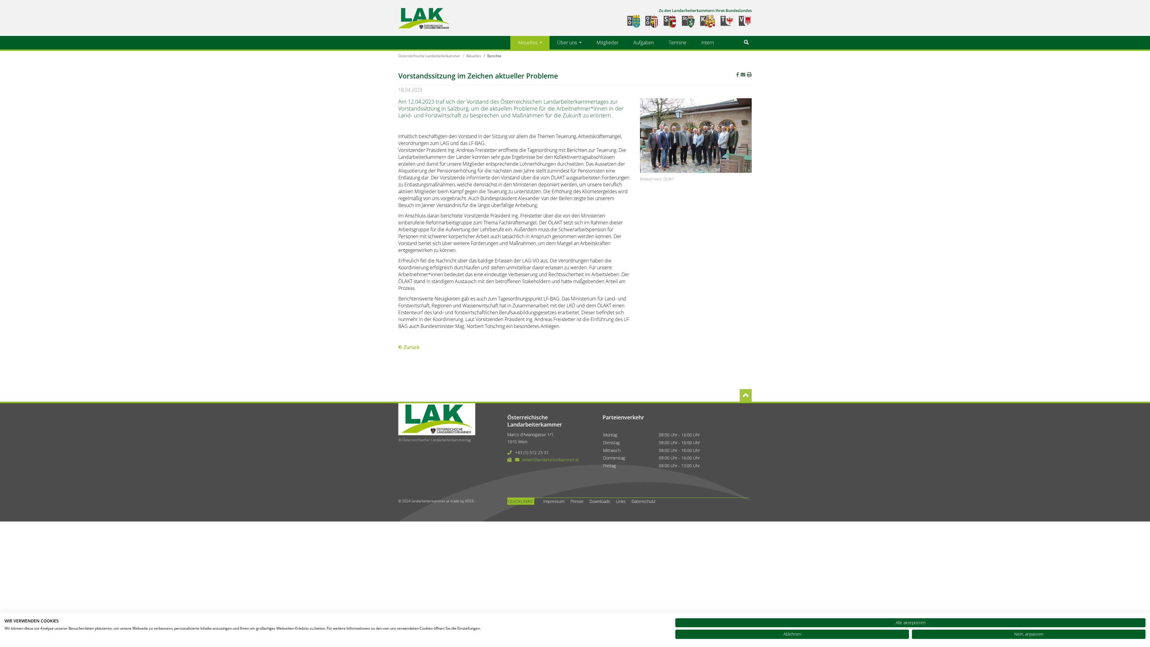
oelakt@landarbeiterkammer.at (550, 459)
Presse (577, 501)
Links (621, 501)
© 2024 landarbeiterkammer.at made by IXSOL (436, 501)
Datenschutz (643, 501)
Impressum (554, 501)
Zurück (411, 347)
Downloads (599, 501)
